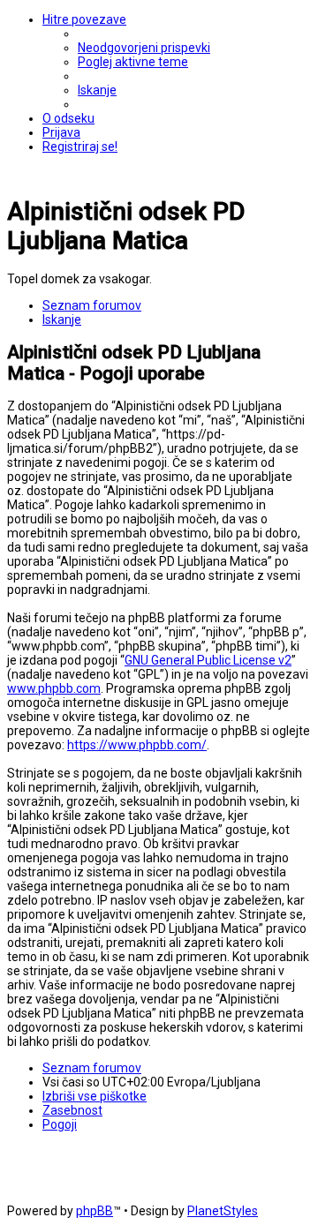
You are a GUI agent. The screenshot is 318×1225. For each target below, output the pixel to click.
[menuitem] (144, 48)
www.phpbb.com (54, 688)
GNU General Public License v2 (208, 660)
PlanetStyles (222, 1211)
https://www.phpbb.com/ (137, 745)
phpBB (94, 1211)
